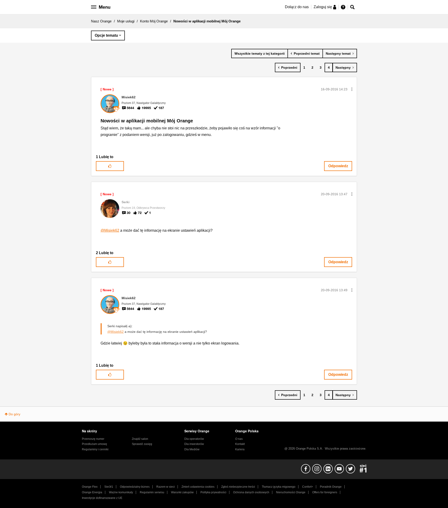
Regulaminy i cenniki (95, 449)
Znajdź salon (140, 439)
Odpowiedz (338, 166)
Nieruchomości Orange (290, 492)
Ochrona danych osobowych (251, 492)
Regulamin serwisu (152, 492)
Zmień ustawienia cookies (198, 486)
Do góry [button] (14, 414)
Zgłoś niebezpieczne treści (238, 486)
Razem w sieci (165, 486)
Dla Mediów (192, 449)
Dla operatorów (194, 439)
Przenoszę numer (93, 439)
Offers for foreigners (324, 492)
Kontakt (240, 444)
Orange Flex (90, 486)
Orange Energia (92, 492)
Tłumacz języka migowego (278, 486)
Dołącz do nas (297, 7)
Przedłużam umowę (94, 444)
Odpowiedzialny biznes (135, 486)
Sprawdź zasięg (142, 444)
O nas (239, 439)
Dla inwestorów (194, 444)
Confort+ (307, 486)
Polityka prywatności (213, 492)
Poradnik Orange (331, 486)
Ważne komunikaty (121, 492)
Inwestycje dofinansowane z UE (102, 498)
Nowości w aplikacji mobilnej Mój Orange (147, 120)
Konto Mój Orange (154, 21)
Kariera (240, 449)
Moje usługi (125, 21)
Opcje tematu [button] (106, 35)
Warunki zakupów (182, 492)
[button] (352, 89)
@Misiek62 (110, 230)
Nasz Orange (101, 21)
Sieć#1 (108, 486)
